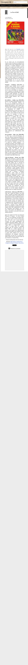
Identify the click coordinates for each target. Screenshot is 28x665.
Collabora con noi (11, 5)
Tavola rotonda (19, 5)
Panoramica (21, 243)
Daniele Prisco (19, 241)
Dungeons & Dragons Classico (12, 243)
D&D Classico (13, 241)
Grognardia (18, 49)
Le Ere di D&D (14, 12)
